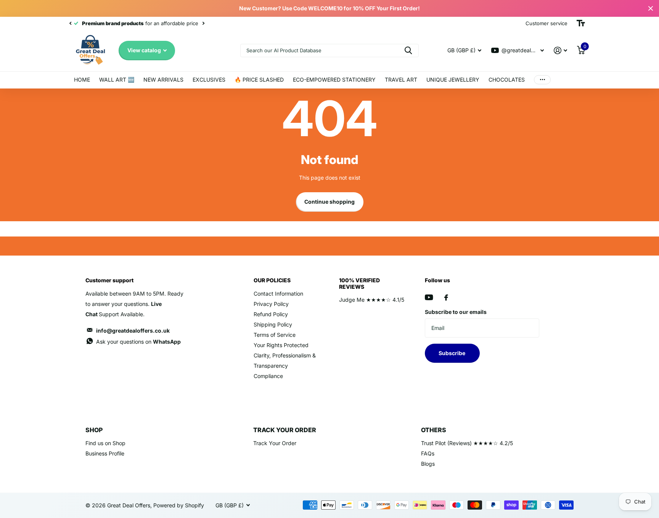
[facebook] (446, 297)
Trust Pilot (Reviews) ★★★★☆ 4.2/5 (467, 443)
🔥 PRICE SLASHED (259, 79)
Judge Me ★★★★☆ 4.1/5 (371, 299)
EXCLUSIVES (209, 79)
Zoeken (408, 50)
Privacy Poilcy (271, 304)
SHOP (94, 430)
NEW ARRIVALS (163, 79)
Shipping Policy (273, 324)
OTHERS (433, 430)
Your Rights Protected (281, 345)
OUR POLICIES (272, 280)
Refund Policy (271, 314)
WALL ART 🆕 (116, 79)
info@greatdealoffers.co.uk (133, 330)
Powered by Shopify (178, 505)
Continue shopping (329, 201)
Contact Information (278, 293)
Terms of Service (275, 334)
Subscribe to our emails (456, 312)
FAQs (427, 453)
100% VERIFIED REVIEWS (359, 283)
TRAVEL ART (401, 79)
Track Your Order (274, 443)
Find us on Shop (105, 443)
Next (203, 23)
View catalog (144, 50)
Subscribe (452, 353)
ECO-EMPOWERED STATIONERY (334, 79)
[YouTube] (429, 297)
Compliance (268, 376)
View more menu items (542, 79)
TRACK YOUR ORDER (284, 430)
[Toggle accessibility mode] (581, 23)
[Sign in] (560, 50)
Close (650, 8)
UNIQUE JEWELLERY (452, 79)
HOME (82, 79)
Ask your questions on (138, 341)
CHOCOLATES (507, 79)
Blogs (428, 463)
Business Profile (104, 453)
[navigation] (70, 23)
